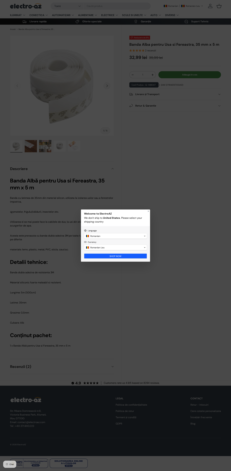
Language (92, 230)
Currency (92, 242)
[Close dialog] (148, 211)
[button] (115, 236)
